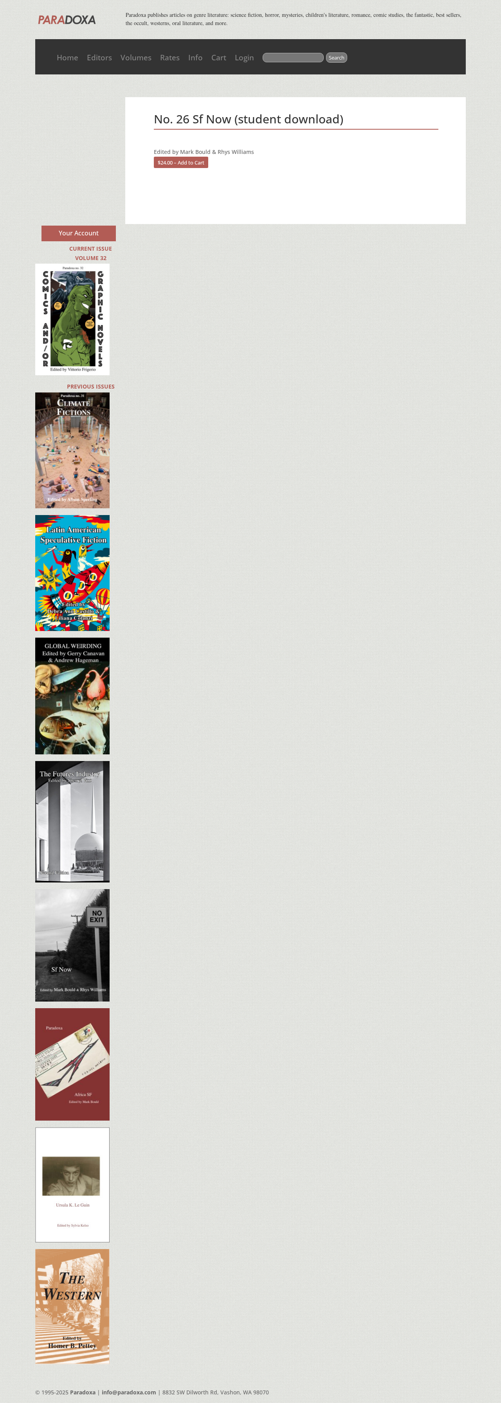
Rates (170, 57)
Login (244, 57)
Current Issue (90, 248)
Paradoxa (83, 1392)
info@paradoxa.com (129, 1392)
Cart (218, 57)
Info (195, 57)
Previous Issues (91, 386)
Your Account (79, 233)
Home (67, 57)
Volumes (136, 57)
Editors (99, 57)
